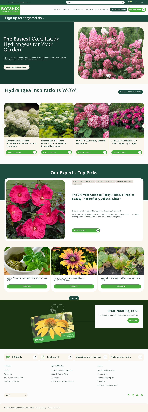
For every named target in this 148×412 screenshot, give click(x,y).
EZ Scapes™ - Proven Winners (62, 381)
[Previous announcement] (6, 2)
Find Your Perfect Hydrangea (16, 67)
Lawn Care (55, 378)
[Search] (122, 2)
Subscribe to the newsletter (108, 385)
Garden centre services (106, 370)
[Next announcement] (63, 2)
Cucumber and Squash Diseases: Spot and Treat (120, 279)
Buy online (133, 320)
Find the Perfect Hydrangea (130, 92)
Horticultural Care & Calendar (61, 370)
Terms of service (54, 408)
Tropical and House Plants (14, 378)
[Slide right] (144, 126)
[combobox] (95, 2)
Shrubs (6, 370)
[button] (57, 9)
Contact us (102, 381)
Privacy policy (41, 408)
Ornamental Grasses (11, 381)
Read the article (80, 230)
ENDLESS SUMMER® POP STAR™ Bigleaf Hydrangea (124, 142)
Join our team (103, 374)
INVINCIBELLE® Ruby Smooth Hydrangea (90, 142)
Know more (27, 286)
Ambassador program (106, 378)
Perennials (8, 374)
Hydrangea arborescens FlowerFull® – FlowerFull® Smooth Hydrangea (53, 143)
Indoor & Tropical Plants (59, 374)
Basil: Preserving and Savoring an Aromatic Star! (27, 279)
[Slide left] (4, 126)
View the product (14, 152)
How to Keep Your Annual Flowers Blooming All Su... (70, 279)
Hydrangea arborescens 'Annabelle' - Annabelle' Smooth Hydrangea (21, 143)
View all (74, 298)
